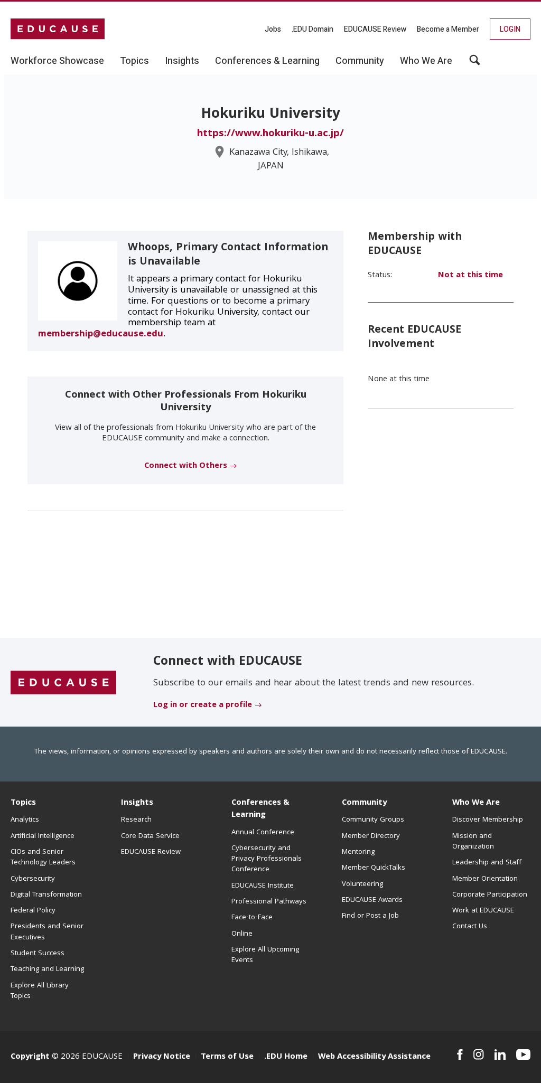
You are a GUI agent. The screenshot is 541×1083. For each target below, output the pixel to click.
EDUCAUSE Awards (372, 900)
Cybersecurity (33, 879)
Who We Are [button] (426, 61)
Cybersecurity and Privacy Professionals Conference (266, 859)
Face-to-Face (252, 918)
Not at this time (470, 275)
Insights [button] (182, 61)
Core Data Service (150, 836)
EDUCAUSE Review (375, 29)
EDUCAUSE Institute (262, 886)
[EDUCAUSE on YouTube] (523, 1054)
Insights (137, 803)
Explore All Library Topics (40, 991)
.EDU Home (285, 1057)
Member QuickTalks (373, 868)
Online (242, 934)
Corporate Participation (489, 895)
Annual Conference (262, 833)
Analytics (25, 820)
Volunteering (362, 884)
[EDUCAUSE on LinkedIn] (500, 1054)
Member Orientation (485, 879)
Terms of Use (227, 1057)
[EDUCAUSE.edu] (58, 29)
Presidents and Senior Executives (47, 932)
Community (364, 803)
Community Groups (373, 820)
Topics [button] (134, 61)
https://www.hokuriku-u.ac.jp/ (270, 134)
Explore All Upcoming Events (265, 955)
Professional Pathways (268, 902)
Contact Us (469, 927)
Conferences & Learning (260, 809)
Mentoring (358, 852)
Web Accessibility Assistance (374, 1057)
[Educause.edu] (63, 683)
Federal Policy (33, 911)
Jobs (273, 29)
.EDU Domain (312, 29)
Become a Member (448, 29)
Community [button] (359, 61)
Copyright (30, 1057)
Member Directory (371, 836)
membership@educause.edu (100, 334)
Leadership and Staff (486, 863)
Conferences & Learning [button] (267, 61)
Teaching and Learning (47, 969)
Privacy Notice (161, 1057)
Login (510, 29)
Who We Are (476, 803)
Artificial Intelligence (42, 836)
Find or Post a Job (370, 916)
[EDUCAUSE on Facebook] (460, 1054)
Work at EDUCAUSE (483, 911)
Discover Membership (487, 820)
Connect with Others (185, 466)
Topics (23, 803)
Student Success (37, 953)
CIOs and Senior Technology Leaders (43, 857)
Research (136, 820)
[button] (474, 63)
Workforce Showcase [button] (57, 61)
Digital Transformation (46, 895)
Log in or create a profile (202, 705)
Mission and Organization (473, 842)
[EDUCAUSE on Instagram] (478, 1054)
